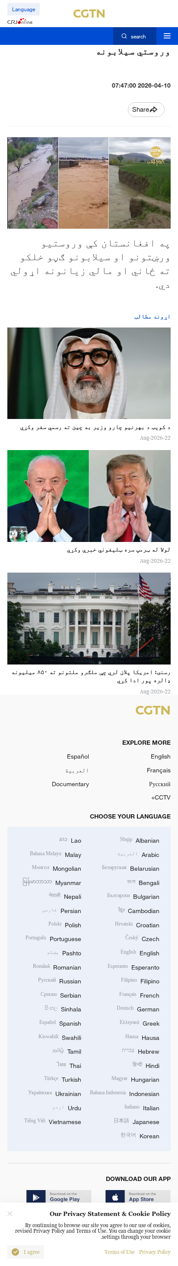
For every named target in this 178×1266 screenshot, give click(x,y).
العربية (77, 770)
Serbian (61, 994)
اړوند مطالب (152, 316)
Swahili (59, 1036)
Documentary (70, 783)
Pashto (64, 952)
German (138, 1008)
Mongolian (56, 867)
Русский (160, 783)
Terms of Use (120, 1252)
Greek (139, 1022)
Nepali (65, 895)
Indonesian (124, 1092)
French (139, 994)
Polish (64, 924)
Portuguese (53, 937)
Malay (55, 853)
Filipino (140, 980)
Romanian (57, 966)
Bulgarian (133, 895)
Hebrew (140, 1050)
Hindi (146, 1064)
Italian (141, 1107)
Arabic (138, 853)
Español (78, 756)
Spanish (60, 1022)
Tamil (67, 1050)
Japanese (136, 1120)
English (161, 756)
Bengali (143, 881)
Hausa (142, 1036)
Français (159, 770)
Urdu (66, 1107)
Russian (59, 980)
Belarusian (130, 867)
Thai (69, 1064)
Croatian (137, 924)
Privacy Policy (155, 1252)
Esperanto (133, 966)
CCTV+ (161, 797)
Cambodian (138, 909)
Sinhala (62, 1008)
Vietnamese (52, 1120)
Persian (61, 909)
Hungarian (135, 1078)
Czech (142, 937)
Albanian (139, 839)
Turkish (62, 1078)
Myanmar (51, 881)
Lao (70, 839)
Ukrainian (54, 1092)
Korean (140, 1135)
